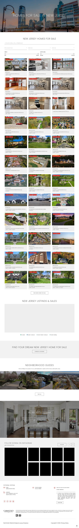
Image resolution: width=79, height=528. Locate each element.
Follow (62, 444)
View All (39, 394)
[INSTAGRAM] (7, 501)
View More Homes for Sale (39, 292)
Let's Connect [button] (39, 426)
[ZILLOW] (13, 501)
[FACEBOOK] (4, 501)
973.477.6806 (38, 488)
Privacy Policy (64, 523)
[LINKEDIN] (10, 501)
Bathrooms (30, 47)
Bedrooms (54, 47)
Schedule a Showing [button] (39, 351)
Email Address (60, 489)
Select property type (9, 47)
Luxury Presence (24, 523)
